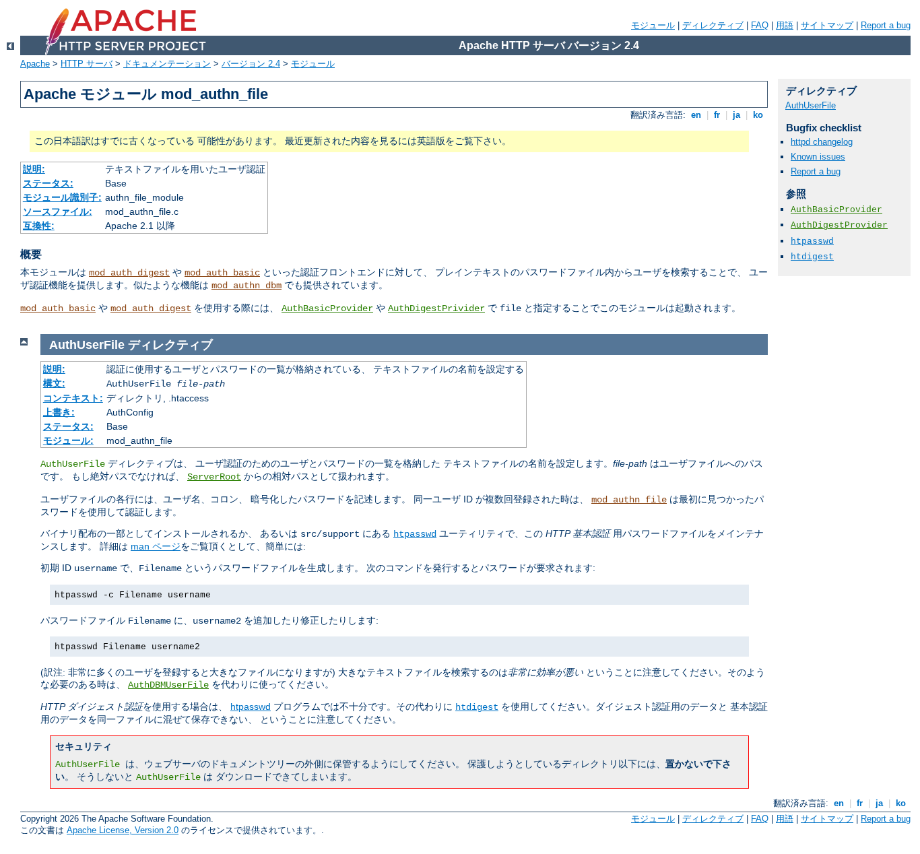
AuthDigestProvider (839, 225)
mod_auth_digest (129, 272)
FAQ (759, 25)
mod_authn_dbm (246, 285)
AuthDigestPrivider (436, 308)
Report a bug (886, 25)
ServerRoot (214, 476)
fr (717, 115)
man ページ (155, 546)
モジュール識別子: (62, 197)
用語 (784, 25)
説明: (34, 169)
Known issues (818, 157)
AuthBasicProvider (327, 308)
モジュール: (68, 440)
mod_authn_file (629, 499)
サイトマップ (827, 25)
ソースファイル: (57, 211)
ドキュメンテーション (167, 64)
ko (758, 115)
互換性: (39, 225)
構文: (54, 383)
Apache (35, 64)
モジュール (653, 25)
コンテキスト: (73, 398)
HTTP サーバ (86, 64)
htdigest (476, 707)
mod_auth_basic (222, 272)
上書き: (59, 412)
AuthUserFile (810, 105)
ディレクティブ (713, 25)
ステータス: (48, 183)
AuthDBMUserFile (168, 685)
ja (736, 115)
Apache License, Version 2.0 (122, 830)
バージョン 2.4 (251, 64)
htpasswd (414, 534)
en (696, 115)
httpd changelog (822, 142)
